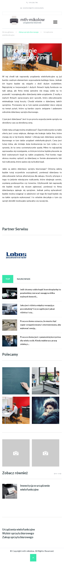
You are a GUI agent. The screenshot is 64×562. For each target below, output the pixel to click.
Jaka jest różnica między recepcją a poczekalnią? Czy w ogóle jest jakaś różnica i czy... (37, 309)
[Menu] (55, 22)
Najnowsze (23, 279)
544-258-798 (33, 2)
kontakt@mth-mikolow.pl (33, 8)
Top (8, 279)
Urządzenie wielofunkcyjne (27, 54)
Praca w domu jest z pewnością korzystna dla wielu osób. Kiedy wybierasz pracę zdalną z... (40, 340)
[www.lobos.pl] (16, 255)
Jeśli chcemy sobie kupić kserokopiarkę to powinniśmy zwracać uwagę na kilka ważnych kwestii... (40, 293)
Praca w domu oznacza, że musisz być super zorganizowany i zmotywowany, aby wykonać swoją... (40, 324)
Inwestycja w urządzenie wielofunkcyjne (35, 487)
